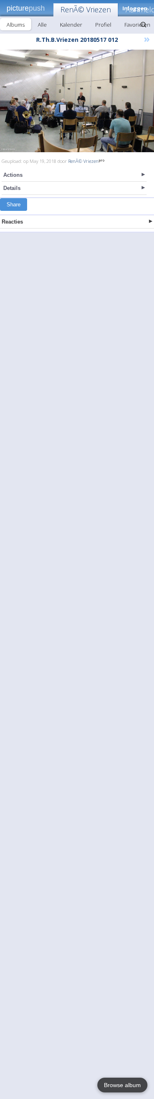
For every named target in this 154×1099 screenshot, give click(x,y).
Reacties (12, 222)
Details (12, 188)
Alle (42, 24)
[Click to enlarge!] (77, 101)
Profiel (103, 24)
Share (14, 204)
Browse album (122, 1085)
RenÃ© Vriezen (85, 9)
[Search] (143, 24)
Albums (16, 24)
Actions (13, 175)
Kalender (71, 24)
